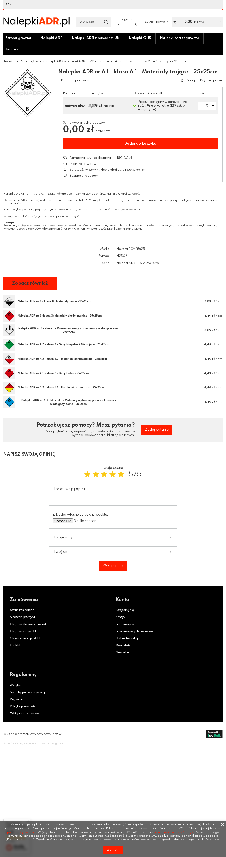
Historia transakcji (127, 638)
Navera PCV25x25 (130, 249)
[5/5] (121, 474)
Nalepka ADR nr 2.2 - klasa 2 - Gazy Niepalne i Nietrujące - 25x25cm (63, 344)
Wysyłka (15, 685)
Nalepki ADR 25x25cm (83, 61)
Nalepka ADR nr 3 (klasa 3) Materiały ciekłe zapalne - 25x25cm (60, 315)
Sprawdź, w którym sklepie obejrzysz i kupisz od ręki (108, 169)
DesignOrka (57, 743)
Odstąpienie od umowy (24, 713)
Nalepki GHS (140, 38)
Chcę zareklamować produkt (28, 624)
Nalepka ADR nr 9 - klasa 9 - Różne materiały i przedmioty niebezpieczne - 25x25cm (68, 330)
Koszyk (120, 617)
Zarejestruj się (127, 24)
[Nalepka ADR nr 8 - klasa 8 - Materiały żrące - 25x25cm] (9, 301)
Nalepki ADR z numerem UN (96, 38)
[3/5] (104, 474)
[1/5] (87, 474)
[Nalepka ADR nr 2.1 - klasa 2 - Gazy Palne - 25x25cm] (9, 373)
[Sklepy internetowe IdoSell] (214, 734)
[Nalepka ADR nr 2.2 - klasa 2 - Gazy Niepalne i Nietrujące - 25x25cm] (9, 345)
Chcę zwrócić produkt (24, 631)
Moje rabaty (123, 645)
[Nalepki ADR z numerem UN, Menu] (122, 38)
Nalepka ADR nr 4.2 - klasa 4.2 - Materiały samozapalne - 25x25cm (62, 358)
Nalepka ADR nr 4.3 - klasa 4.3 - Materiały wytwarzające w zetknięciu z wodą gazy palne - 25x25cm (69, 402)
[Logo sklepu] (36, 22)
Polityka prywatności (23, 706)
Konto (122, 600)
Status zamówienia (22, 610)
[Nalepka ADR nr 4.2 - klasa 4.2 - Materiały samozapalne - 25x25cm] (9, 359)
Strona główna (18, 38)
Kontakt (13, 49)
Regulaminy (23, 675)
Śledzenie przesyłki (22, 617)
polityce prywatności (21, 832)
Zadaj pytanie (157, 430)
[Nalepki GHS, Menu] (153, 38)
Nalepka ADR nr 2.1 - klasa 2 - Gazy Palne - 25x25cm (53, 373)
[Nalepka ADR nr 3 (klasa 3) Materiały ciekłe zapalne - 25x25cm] (9, 316)
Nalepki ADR (51, 38)
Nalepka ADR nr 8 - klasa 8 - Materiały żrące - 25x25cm (54, 301)
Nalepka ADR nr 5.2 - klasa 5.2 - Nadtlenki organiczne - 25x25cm (61, 387)
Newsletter (122, 652)
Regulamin (16, 699)
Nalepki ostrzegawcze (179, 38)
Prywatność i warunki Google (173, 832)
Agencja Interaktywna (34, 743)
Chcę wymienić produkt (25, 638)
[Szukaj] (106, 22)
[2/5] (96, 474)
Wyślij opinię (112, 565)
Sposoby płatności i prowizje (28, 692)
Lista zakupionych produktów (134, 631)
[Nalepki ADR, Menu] (65, 38)
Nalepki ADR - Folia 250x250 (138, 263)
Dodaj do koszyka (140, 143)
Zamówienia (24, 600)
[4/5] (112, 474)
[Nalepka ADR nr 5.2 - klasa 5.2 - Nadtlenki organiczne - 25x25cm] (9, 388)
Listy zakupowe (126, 624)
